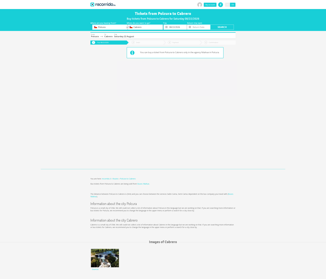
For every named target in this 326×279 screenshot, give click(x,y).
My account (210, 4)
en (233, 4)
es (228, 4)
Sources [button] (95, 269)
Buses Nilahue (143, 184)
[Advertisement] (100, 89)
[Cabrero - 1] (104, 258)
